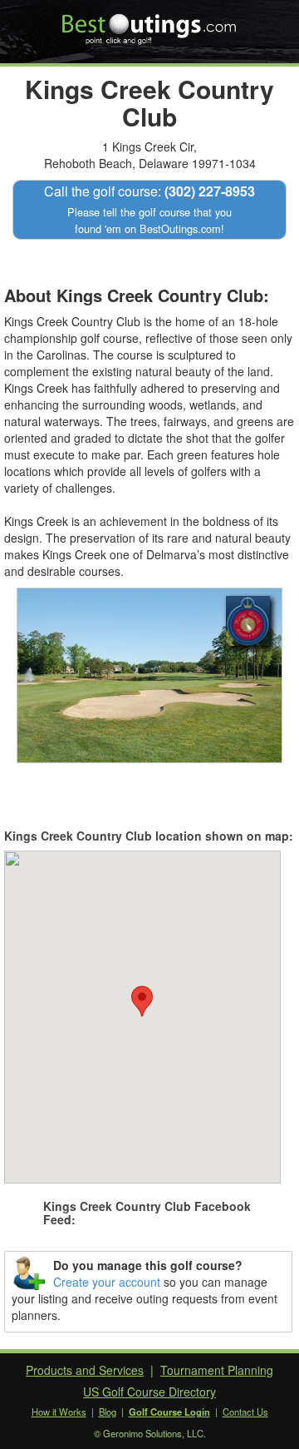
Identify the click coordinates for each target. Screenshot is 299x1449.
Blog (107, 1411)
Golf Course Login (169, 1411)
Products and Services (85, 1370)
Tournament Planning (216, 1370)
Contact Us (245, 1411)
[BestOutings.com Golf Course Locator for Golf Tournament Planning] (150, 23)
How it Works (59, 1411)
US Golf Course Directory (149, 1391)
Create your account (106, 1281)
